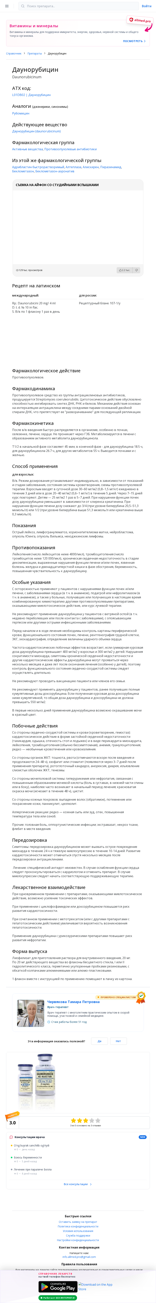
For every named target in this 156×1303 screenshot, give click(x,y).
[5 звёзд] (97, 1120)
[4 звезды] (91, 1120)
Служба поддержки (78, 1235)
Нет (118, 1041)
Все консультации (76, 1184)
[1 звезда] (73, 1120)
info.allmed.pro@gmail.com (79, 1257)
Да (99, 1041)
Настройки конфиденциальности (78, 1240)
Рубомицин (20, 113)
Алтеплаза (73, 167)
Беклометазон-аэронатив (54, 171)
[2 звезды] (79, 1120)
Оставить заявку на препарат (78, 1222)
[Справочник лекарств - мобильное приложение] (78, 339)
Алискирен (91, 167)
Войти (146, 6)
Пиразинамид (110, 167)
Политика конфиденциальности (78, 1226)
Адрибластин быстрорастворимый (38, 167)
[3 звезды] (85, 1120)
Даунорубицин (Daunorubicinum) (36, 131)
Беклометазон (23, 171)
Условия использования (78, 1231)
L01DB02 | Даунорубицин (31, 95)
